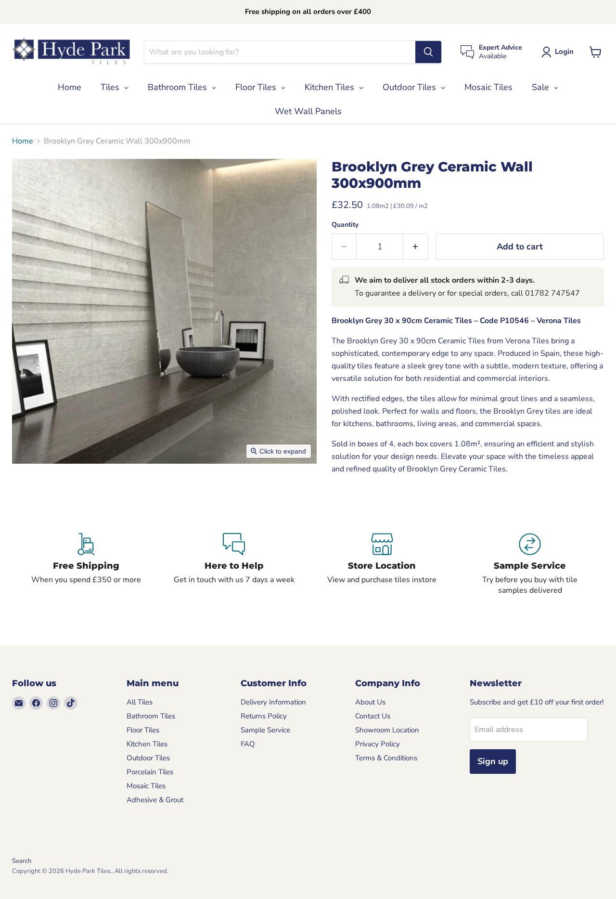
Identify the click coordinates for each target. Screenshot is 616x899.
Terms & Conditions (386, 758)
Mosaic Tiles (146, 786)
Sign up (492, 761)
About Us (370, 702)
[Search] (428, 52)
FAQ (248, 744)
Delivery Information (273, 702)
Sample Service (265, 730)
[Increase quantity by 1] (415, 247)
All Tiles (140, 702)
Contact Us (372, 716)
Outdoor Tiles (148, 758)
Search (21, 861)
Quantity (345, 225)
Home (22, 141)
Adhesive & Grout (155, 800)
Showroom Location (387, 730)
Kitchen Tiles (147, 744)
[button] (559, 52)
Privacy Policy (377, 744)
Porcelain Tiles (150, 772)
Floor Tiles (143, 730)
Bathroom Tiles (151, 716)
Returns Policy (264, 716)
